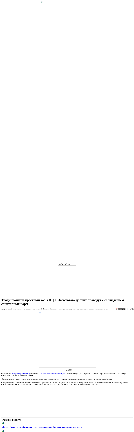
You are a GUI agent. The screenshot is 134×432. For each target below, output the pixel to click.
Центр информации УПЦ (21, 374)
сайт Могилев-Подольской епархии (53, 374)
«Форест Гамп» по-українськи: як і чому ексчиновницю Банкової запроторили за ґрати (42, 427)
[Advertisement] (67, 281)
